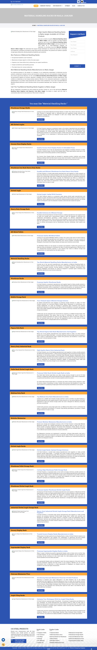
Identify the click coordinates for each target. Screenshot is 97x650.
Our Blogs (40, 636)
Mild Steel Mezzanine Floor (76, 638)
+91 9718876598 (19, 642)
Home (36, 5)
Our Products (57, 5)
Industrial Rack (54, 632)
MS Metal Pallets (54, 640)
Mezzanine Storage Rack (75, 632)
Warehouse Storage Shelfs (76, 634)
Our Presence (40, 634)
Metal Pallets (53, 638)
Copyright (14, 647)
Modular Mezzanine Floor (57, 642)
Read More (40, 119)
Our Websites (40, 640)
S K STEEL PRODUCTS (19, 629)
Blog (73, 5)
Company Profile (45, 5)
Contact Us (81, 5)
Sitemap (67, 5)
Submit (76, 66)
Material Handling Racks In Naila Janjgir (51, 25)
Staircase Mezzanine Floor (76, 636)
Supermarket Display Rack (76, 640)
